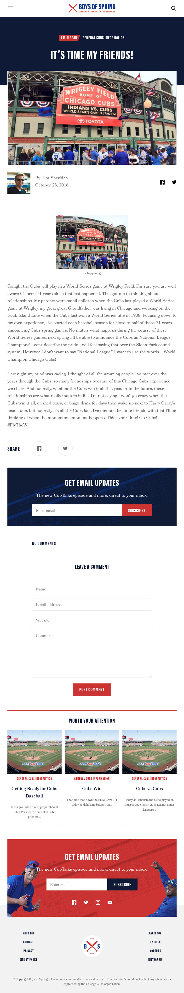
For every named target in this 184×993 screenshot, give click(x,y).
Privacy (28, 950)
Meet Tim (28, 933)
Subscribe (137, 510)
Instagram (155, 959)
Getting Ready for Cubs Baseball (34, 793)
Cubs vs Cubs (149, 789)
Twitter (155, 941)
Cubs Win (92, 789)
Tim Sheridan (54, 178)
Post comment (92, 689)
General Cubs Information (104, 37)
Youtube (155, 950)
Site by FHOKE (28, 959)
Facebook (155, 933)
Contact (28, 941)
